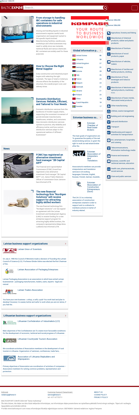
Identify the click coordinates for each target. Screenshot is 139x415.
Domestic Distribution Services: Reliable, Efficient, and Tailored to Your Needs (51, 102)
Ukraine (79, 91)
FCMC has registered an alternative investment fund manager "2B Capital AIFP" (50, 158)
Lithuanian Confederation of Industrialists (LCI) (39, 321)
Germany (79, 67)
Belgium (79, 83)
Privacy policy (101, 397)
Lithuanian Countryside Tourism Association (37, 339)
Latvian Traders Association (30, 290)
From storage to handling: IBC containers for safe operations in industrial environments (50, 21)
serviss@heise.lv (54, 395)
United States (81, 55)
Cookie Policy (100, 395)
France (78, 79)
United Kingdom (82, 63)
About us (98, 392)
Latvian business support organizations (26, 243)
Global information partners (87, 50)
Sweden (79, 106)
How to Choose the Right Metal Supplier (50, 67)
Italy (77, 75)
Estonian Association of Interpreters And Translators (94, 156)
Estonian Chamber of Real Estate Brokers (92, 126)
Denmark (79, 87)
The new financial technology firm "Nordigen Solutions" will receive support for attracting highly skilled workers (51, 197)
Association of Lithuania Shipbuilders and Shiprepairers (36, 358)
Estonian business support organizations (87, 117)
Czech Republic (82, 102)
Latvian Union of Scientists (30, 249)
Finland (79, 95)
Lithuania (79, 59)
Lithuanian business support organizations (27, 315)
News (7, 148)
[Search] (105, 7)
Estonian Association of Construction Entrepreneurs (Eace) (94, 187)
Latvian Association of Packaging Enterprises (38, 269)
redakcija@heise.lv (8, 395)
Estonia (79, 71)
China (78, 99)
